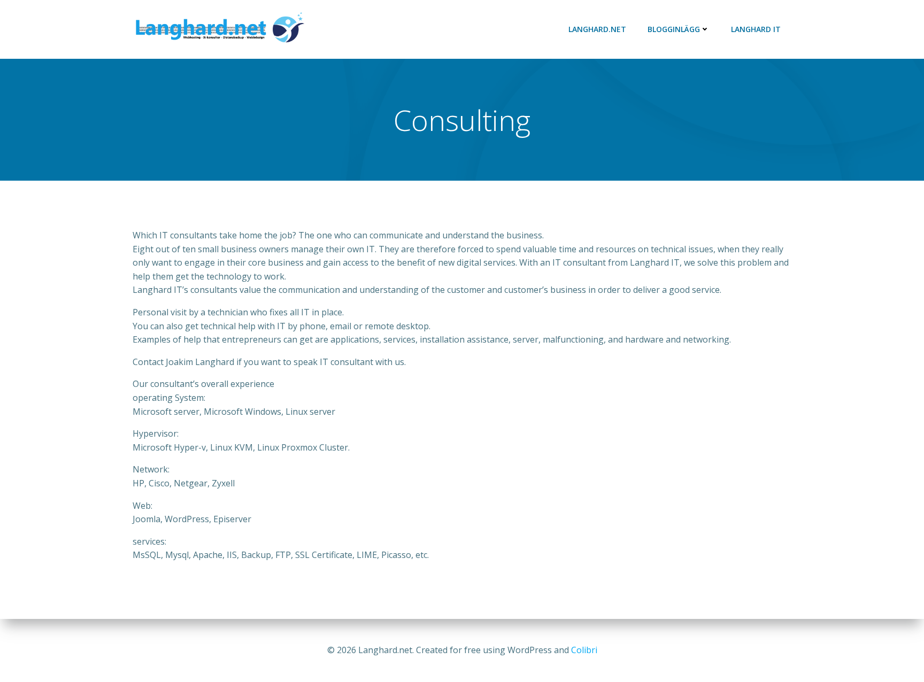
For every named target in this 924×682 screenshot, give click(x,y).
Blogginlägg (674, 29)
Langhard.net (597, 29)
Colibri (584, 650)
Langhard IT (756, 29)
